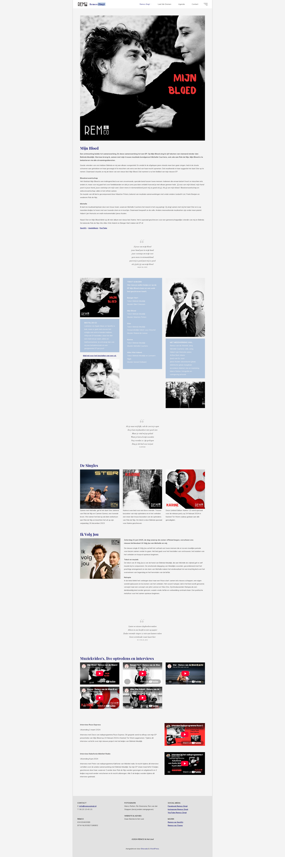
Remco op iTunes (175, 825)
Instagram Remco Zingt (178, 809)
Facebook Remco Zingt (178, 806)
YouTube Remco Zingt (177, 812)
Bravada (144, 849)
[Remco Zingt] (82, 4)
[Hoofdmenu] (206, 4)
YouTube (103, 228)
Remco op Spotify (175, 822)
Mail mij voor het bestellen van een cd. (99, 355)
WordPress (154, 849)
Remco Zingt (97, 4)
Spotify (83, 228)
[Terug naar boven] (276, 848)
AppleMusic (93, 228)
